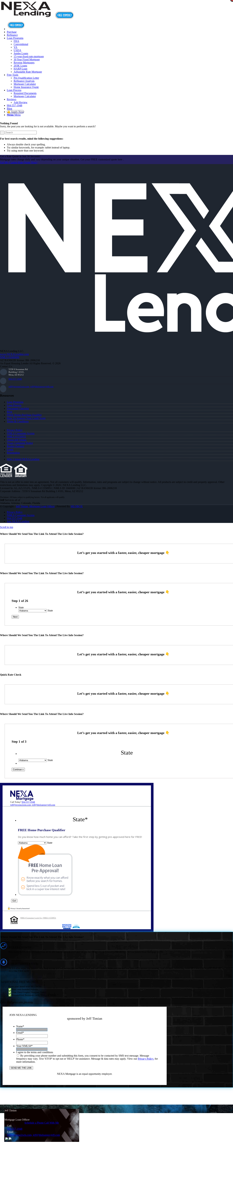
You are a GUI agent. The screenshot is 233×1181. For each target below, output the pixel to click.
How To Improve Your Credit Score (26, 418)
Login (10, 449)
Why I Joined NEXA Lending (23, 459)
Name (20, 1026)
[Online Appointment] (16, 28)
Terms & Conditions (18, 421)
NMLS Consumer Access (20, 433)
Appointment (65, 15)
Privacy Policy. (146, 1058)
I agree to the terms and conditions (34, 1052)
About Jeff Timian (16, 439)
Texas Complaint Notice (20, 443)
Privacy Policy (15, 430)
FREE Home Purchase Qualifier (24, 414)
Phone (20, 1039)
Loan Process (14, 405)
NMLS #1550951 (16, 436)
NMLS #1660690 (9, 357)
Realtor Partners (15, 446)
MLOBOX (77, 506)
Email (20, 1032)
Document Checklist (18, 408)
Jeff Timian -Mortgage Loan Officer (35, 506)
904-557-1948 (15, 379)
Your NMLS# (24, 1045)
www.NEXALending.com (14, 354)
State (21, 607)
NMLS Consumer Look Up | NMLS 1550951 (38, 918)
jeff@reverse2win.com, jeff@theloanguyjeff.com (31, 386)
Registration (13, 452)
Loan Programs (15, 402)
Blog (9, 411)
